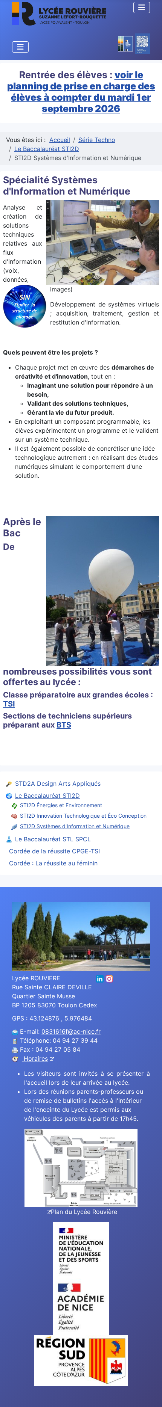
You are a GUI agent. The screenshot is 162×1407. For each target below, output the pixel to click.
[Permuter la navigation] (141, 7)
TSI (9, 703)
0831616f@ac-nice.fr (71, 1031)
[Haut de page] (149, 1393)
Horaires (35, 1058)
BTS (64, 724)
